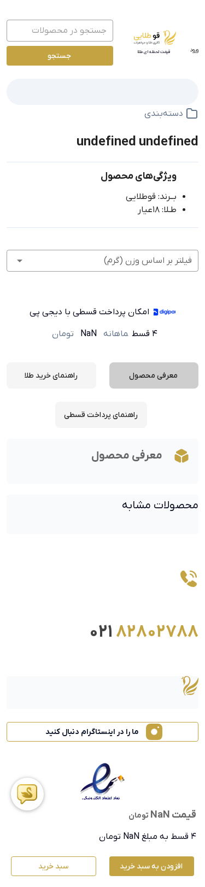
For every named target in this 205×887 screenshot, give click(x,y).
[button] (102, 261)
